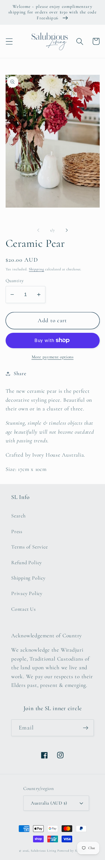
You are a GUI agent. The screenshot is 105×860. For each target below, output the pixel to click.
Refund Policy (26, 562)
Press (16, 531)
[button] (9, 41)
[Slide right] (66, 230)
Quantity (15, 280)
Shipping (36, 269)
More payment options (53, 356)
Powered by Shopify (71, 850)
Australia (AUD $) (49, 803)
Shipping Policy (28, 578)
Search (18, 516)
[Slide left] (38, 230)
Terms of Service (29, 547)
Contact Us (23, 609)
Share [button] (20, 373)
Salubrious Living (43, 850)
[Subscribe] (86, 727)
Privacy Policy (27, 593)
